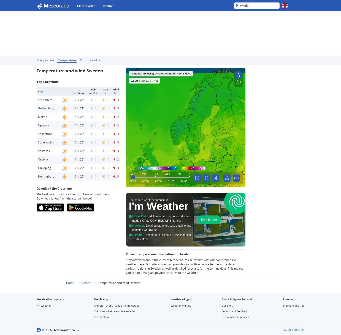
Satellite (107, 6)
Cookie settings (294, 330)
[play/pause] (206, 178)
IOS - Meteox (101, 317)
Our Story (227, 305)
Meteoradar (86, 6)
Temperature (67, 60)
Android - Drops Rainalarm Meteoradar (117, 305)
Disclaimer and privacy (235, 317)
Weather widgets (181, 305)
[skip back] (197, 178)
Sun (82, 60)
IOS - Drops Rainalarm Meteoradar (114, 311)
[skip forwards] (215, 178)
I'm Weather (44, 305)
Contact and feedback (235, 311)
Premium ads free (293, 305)
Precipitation (45, 60)
